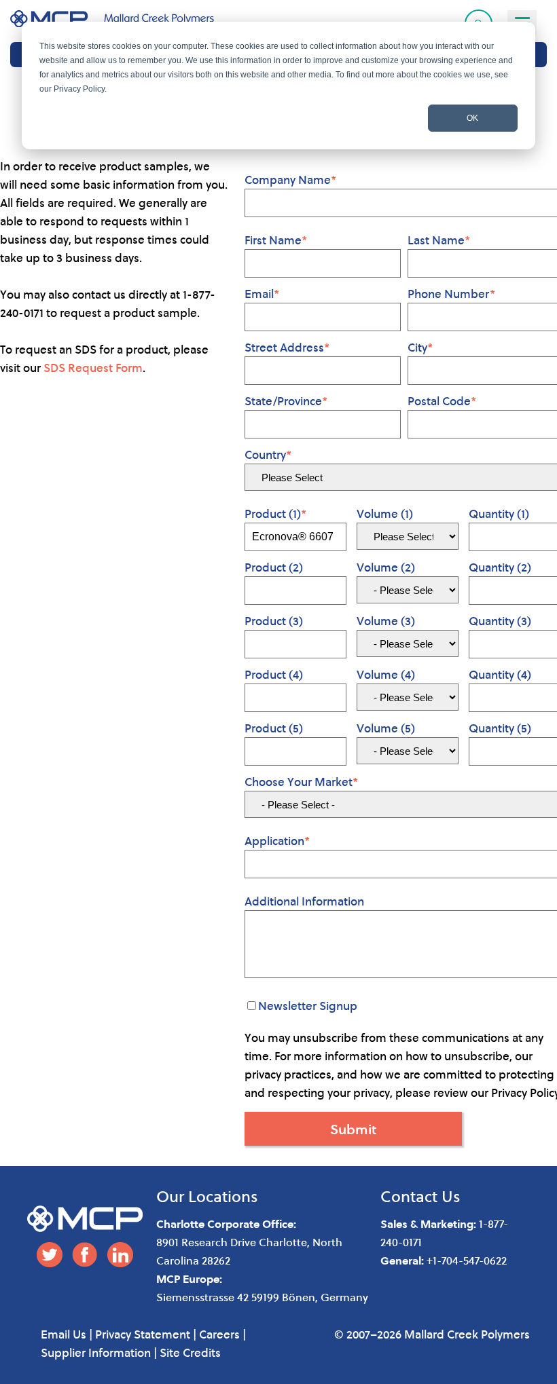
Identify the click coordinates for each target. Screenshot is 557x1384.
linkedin (120, 1254)
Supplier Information (96, 1352)
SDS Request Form (93, 367)
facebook (85, 1254)
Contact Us (420, 1196)
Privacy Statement (142, 1334)
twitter (49, 1254)
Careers (219, 1334)
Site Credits (190, 1352)
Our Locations (207, 1196)
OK (472, 118)
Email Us (63, 1334)
